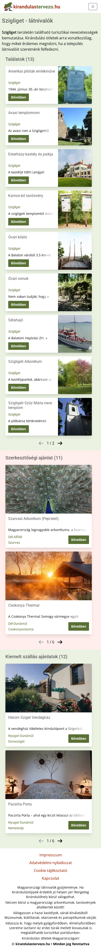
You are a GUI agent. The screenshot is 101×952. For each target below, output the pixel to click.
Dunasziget (16, 741)
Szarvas (14, 542)
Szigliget (14, 83)
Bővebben (18, 97)
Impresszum (50, 855)
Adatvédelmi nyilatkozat (50, 862)
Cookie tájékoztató (50, 870)
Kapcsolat (50, 878)
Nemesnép (16, 828)
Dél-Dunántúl (17, 623)
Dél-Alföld (15, 537)
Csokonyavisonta (21, 629)
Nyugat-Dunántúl (20, 736)
